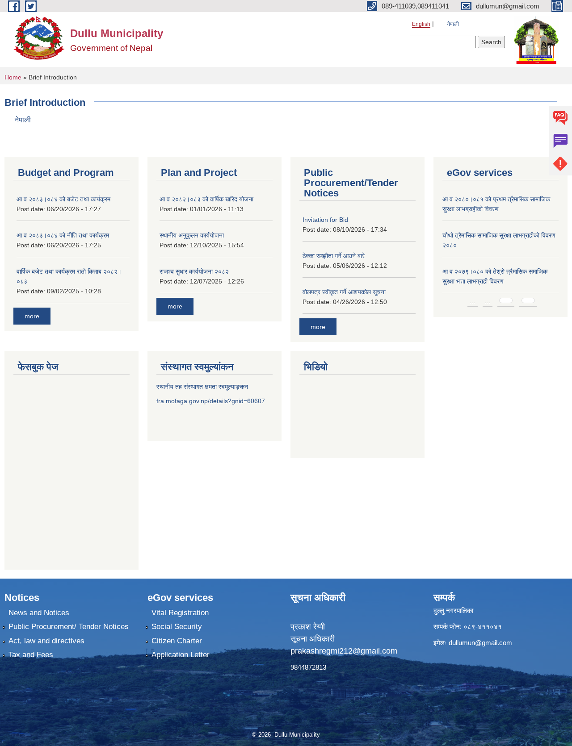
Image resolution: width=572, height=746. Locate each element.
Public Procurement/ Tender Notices (68, 626)
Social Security (176, 626)
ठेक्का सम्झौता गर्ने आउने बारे (334, 255)
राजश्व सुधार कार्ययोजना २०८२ (194, 271)
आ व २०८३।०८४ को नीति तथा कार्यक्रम (63, 235)
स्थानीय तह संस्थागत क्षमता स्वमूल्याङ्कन (202, 386)
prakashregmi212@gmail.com (343, 650)
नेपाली (453, 24)
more (32, 316)
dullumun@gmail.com (480, 642)
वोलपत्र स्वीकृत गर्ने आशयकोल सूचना (344, 292)
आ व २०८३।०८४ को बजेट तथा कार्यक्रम (63, 199)
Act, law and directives (46, 641)
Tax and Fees (30, 654)
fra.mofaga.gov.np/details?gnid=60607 (210, 400)
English (421, 24)
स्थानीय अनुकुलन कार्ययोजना (192, 235)
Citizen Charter (176, 641)
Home (12, 77)
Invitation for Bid (325, 219)
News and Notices (38, 612)
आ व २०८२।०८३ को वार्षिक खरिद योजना (206, 199)
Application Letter (180, 654)
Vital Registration (180, 612)
